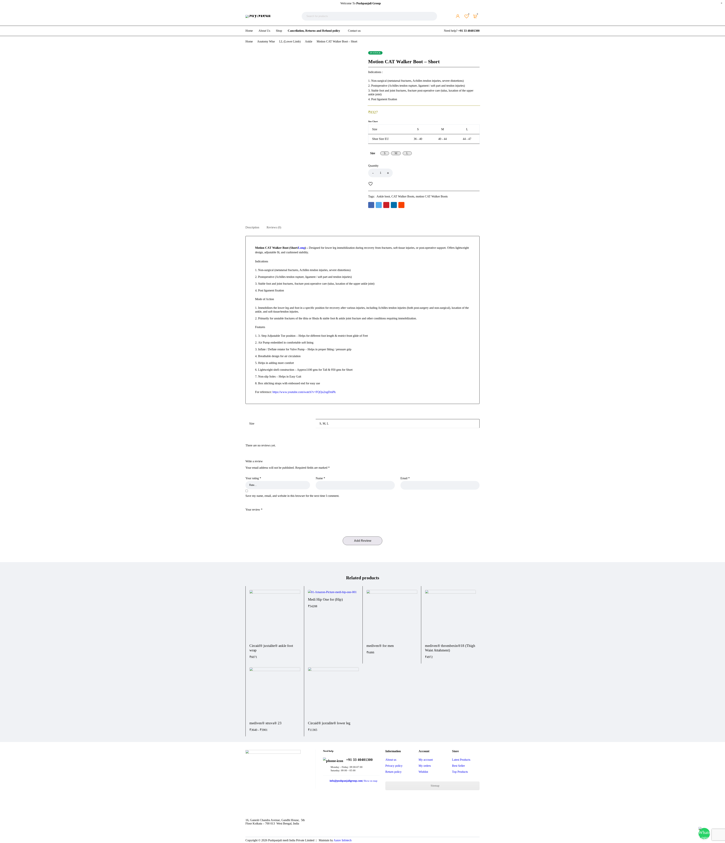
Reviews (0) (274, 227)
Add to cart (436, 172)
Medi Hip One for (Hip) (325, 599)
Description (252, 227)
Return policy (393, 771)
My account (426, 759)
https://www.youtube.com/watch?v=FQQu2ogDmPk (304, 392)
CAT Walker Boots (402, 196)
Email (405, 478)
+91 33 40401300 (469, 30)
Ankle (308, 41)
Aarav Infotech (343, 840)
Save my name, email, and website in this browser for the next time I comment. (292, 495)
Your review (253, 509)
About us (390, 759)
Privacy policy (394, 765)
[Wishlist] (371, 183)
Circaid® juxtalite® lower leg (329, 723)
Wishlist (468, 14)
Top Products (460, 771)
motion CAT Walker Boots (432, 196)
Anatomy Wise (266, 41)
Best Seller (458, 765)
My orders (425, 765)
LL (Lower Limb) (290, 41)
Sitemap (434, 785)
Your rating (253, 478)
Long (301, 247)
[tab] (252, 227)
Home (249, 41)
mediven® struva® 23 (265, 723)
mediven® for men (380, 646)
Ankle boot (383, 196)
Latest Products (461, 759)
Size (372, 153)
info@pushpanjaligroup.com (346, 780)
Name (320, 478)
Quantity (373, 165)
